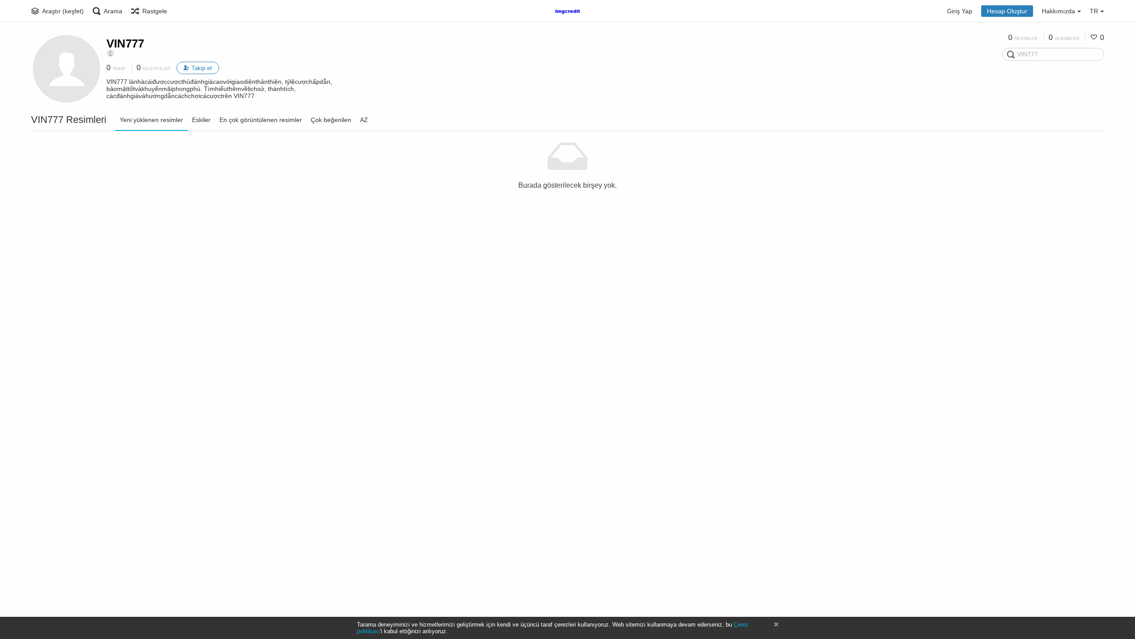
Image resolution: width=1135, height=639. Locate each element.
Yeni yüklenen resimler (151, 119)
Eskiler (201, 119)
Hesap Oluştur (1007, 11)
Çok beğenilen (331, 119)
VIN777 (125, 43)
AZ (364, 119)
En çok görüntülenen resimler (260, 119)
